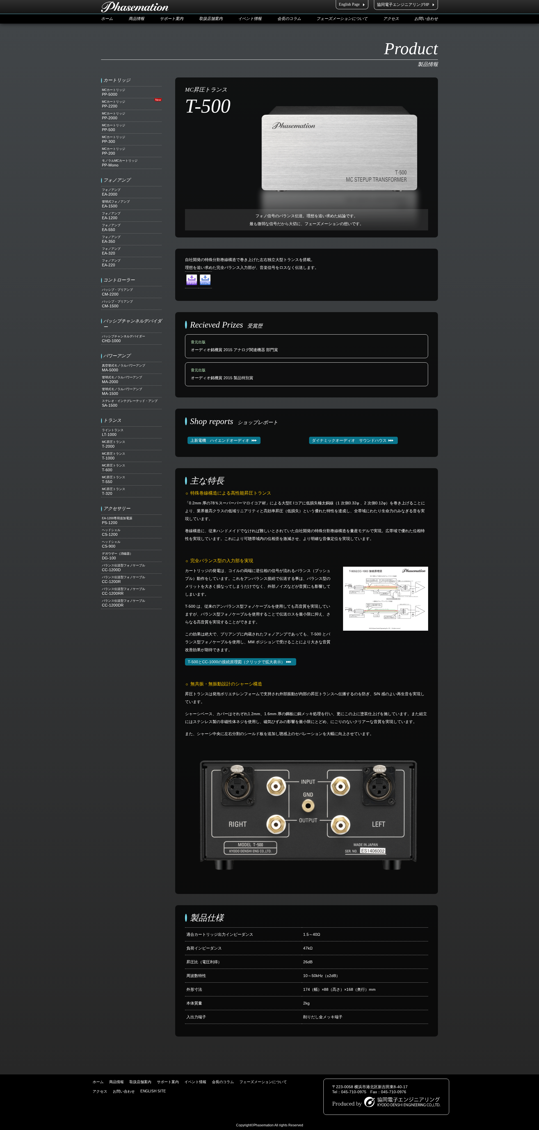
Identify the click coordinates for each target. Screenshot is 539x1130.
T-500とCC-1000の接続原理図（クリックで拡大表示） (236, 662)
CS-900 (111, 544)
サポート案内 (171, 19)
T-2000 (113, 444)
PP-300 (113, 139)
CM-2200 (117, 292)
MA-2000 (122, 380)
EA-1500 (116, 204)
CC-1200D (123, 568)
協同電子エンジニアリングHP (403, 5)
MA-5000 (123, 368)
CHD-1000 (123, 339)
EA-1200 (111, 216)
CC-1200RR (123, 591)
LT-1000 (113, 432)
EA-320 (111, 251)
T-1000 (113, 456)
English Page (349, 4)
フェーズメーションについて (341, 19)
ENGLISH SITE (153, 1091)
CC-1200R (123, 579)
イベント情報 (250, 19)
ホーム (107, 19)
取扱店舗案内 (211, 19)
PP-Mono (120, 163)
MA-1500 (122, 391)
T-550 (113, 479)
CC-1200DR (123, 603)
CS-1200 (111, 532)
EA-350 (111, 239)
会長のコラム (289, 19)
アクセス (391, 19)
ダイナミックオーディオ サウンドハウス (349, 440)
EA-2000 (111, 192)
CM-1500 (117, 304)
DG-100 (117, 556)
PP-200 (113, 151)
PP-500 (113, 127)
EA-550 (111, 227)
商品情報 (136, 19)
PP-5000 (113, 92)
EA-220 (111, 263)
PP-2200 (113, 104)
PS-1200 (117, 520)
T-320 (113, 491)
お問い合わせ (426, 19)
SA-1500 (129, 403)
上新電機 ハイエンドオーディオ (219, 440)
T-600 (113, 468)
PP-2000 (113, 116)
